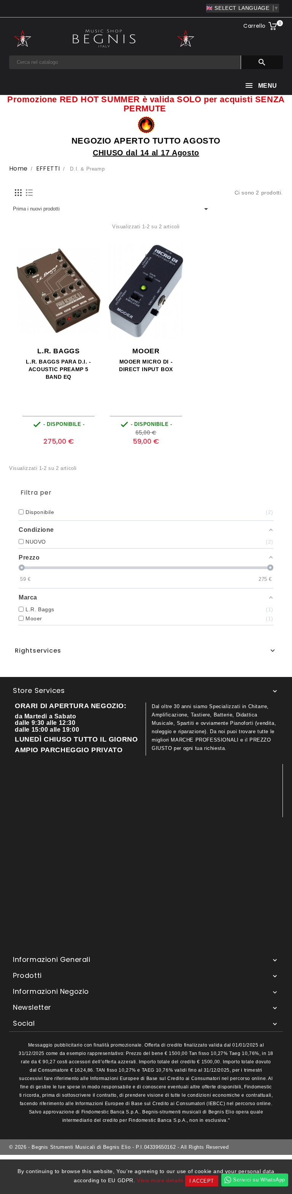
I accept (201, 1181)
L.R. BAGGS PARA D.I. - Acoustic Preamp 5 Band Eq (58, 369)
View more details (160, 1180)
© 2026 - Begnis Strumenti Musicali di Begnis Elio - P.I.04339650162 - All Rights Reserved (119, 1147)
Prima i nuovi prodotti (112, 208)
